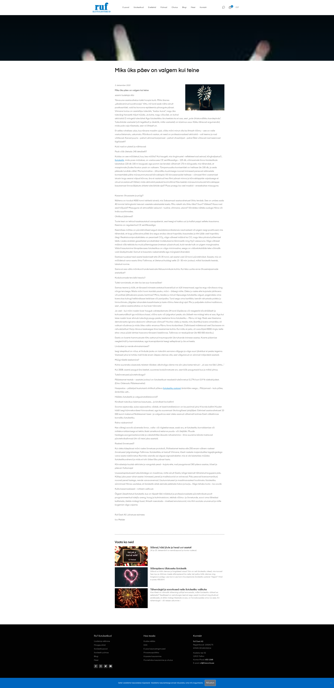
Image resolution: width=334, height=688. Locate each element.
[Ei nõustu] (330, 683)
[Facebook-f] (96, 666)
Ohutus (175, 7)
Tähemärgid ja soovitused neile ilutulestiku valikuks (178, 589)
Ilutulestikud (139, 7)
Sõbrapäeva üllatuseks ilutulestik (168, 568)
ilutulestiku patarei (172, 388)
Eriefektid (152, 7)
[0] (230, 7)
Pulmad (163, 7)
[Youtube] (110, 666)
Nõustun (210, 683)
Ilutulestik (119, 160)
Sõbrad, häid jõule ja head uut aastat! (170, 547)
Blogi (184, 7)
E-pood (126, 7)
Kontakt (203, 7)
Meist (193, 7)
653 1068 (209, 660)
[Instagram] (101, 666)
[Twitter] (106, 666)
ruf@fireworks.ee (207, 663)
